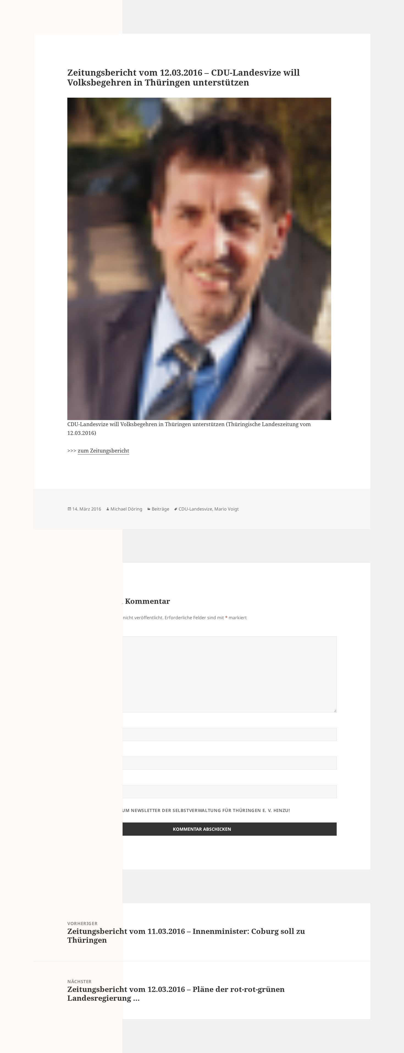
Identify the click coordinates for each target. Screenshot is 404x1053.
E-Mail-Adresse (88, 753)
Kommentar (84, 633)
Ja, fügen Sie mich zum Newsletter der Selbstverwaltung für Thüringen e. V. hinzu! (180, 810)
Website (77, 782)
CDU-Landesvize (195, 509)
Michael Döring (126, 509)
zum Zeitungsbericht (103, 450)
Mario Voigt (226, 509)
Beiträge (160, 509)
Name (76, 725)
